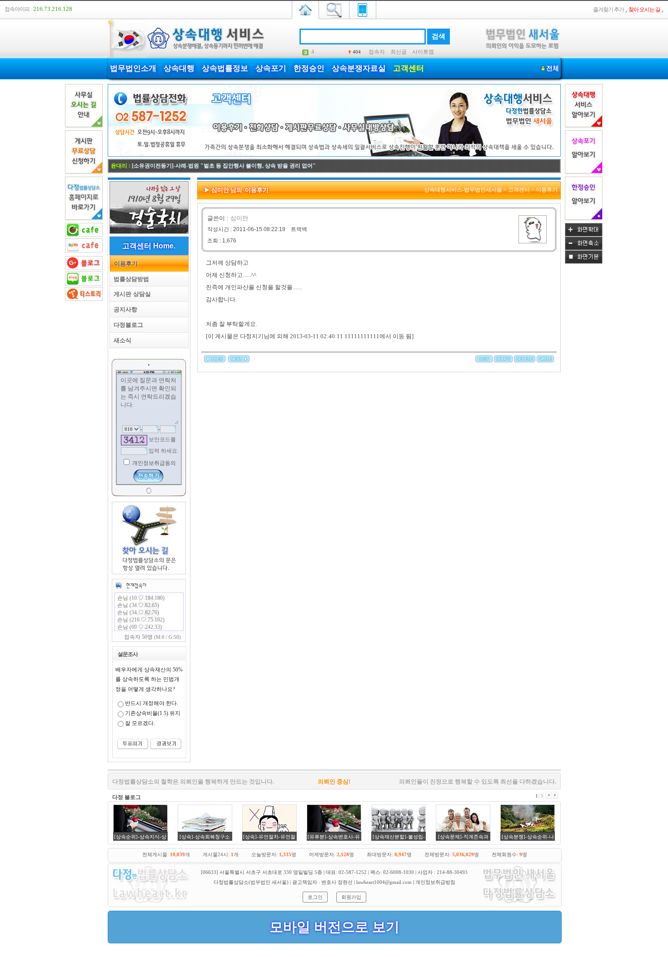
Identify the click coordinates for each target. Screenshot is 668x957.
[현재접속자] (131, 585)
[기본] (584, 262)
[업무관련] (519, 904)
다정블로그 (126, 324)
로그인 (315, 897)
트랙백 (299, 229)
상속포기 (270, 68)
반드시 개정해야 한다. (151, 703)
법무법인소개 (133, 68)
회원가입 (351, 897)
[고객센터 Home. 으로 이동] (334, 155)
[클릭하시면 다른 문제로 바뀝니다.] (134, 440)
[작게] (584, 248)
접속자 (377, 52)
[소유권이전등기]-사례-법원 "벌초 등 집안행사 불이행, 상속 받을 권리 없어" (224, 166)
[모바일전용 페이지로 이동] (362, 9)
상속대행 (179, 68)
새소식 (120, 340)
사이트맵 (423, 52)
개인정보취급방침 (435, 882)
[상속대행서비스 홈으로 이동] (305, 9)
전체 (552, 68)
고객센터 (408, 68)
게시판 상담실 (130, 294)
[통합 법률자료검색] (334, 9)
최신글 (398, 52)
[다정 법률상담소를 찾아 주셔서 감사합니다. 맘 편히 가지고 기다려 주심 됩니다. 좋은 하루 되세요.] (214, 360)
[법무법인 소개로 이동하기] (150, 904)
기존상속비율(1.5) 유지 (152, 713)
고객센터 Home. (148, 246)
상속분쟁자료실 (359, 68)
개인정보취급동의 (153, 463)
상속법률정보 (225, 68)
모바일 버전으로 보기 (334, 926)
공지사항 (123, 309)
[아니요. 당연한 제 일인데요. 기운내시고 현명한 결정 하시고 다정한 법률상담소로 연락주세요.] (238, 360)
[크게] (584, 235)
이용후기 (124, 263)
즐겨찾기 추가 (608, 9)
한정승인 (309, 68)
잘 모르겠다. (140, 723)
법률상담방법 (129, 279)
